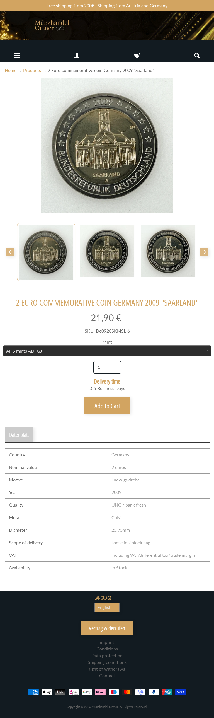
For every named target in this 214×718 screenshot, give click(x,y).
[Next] (204, 252)
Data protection (107, 655)
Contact (107, 675)
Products (32, 70)
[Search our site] (197, 55)
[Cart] (137, 55)
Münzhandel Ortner (105, 707)
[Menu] (17, 55)
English (104, 607)
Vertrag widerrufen (107, 628)
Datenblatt (19, 434)
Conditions (107, 648)
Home (10, 70)
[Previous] (10, 252)
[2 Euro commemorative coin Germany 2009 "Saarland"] (46, 252)
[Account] (77, 55)
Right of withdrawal (107, 668)
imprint (107, 642)
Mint (107, 341)
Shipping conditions (107, 662)
